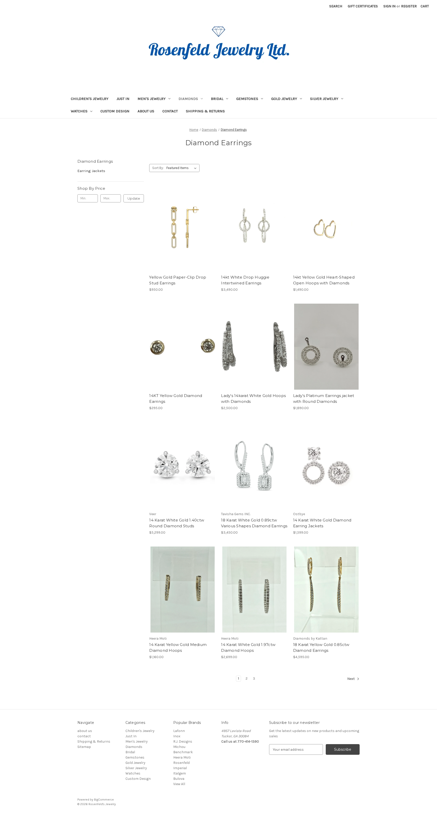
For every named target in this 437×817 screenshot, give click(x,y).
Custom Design (114, 111)
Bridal (217, 98)
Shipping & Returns (205, 111)
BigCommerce (104, 799)
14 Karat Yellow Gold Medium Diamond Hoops (178, 647)
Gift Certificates (363, 6)
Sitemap (84, 747)
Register (409, 6)
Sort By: (158, 168)
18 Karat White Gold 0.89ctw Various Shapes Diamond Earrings (254, 523)
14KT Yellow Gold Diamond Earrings (175, 398)
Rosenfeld (181, 763)
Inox (176, 736)
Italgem (179, 773)
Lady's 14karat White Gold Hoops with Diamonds (253, 398)
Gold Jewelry (284, 98)
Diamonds (188, 98)
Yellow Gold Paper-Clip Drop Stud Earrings (177, 280)
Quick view (182, 224)
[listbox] (182, 168)
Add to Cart (182, 233)
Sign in (389, 6)
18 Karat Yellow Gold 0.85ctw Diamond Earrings (321, 647)
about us (146, 111)
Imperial (180, 768)
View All (179, 784)
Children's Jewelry (89, 98)
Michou (179, 747)
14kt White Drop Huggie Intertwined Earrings (245, 280)
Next (351, 679)
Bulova (178, 779)
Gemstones (247, 98)
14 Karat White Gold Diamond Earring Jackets (322, 523)
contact (170, 111)
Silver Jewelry (324, 98)
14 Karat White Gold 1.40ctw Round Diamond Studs (176, 523)
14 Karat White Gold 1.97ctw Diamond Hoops (248, 647)
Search (335, 6)
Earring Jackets (91, 171)
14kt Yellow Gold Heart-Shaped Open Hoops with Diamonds (324, 280)
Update (133, 198)
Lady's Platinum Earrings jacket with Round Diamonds (323, 398)
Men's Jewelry (152, 98)
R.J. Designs (182, 741)
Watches (79, 111)
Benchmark (183, 752)
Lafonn (179, 731)
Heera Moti (182, 757)
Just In (123, 98)
